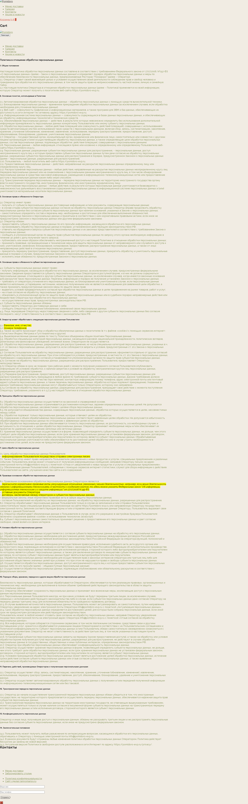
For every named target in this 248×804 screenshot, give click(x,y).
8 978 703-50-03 (9, 760)
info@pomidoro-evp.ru (12, 765)
